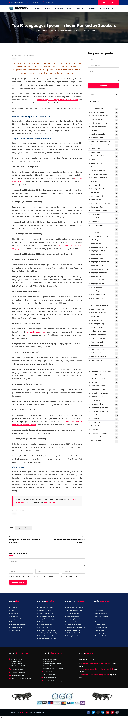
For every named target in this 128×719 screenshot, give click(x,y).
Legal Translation (104, 298)
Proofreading (104, 364)
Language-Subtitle (104, 280)
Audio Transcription (104, 112)
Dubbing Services (45, 610)
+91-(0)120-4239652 (18, 672)
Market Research (104, 320)
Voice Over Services (45, 627)
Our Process (99, 610)
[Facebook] (88, 712)
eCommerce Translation (75, 608)
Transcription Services (46, 616)
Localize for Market (104, 309)
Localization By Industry (104, 306)
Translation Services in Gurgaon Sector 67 (96, 663)
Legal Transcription (104, 295)
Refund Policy (99, 630)
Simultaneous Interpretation (104, 371)
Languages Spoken (46, 30)
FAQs (96, 608)
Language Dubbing (104, 251)
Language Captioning (104, 247)
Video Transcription (104, 422)
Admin (32, 56)
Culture (104, 167)
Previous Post (13, 537)
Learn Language (104, 287)
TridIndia (24, 712)
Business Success (104, 119)
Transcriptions (104, 400)
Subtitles (104, 382)
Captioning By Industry (104, 134)
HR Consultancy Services (47, 638)
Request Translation (17, 619)
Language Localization (104, 265)
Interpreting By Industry (104, 236)
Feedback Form (100, 624)
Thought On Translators (104, 389)
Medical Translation (104, 338)
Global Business (104, 200)
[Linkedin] (102, 712)
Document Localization (104, 174)
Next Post (82, 537)
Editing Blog (104, 192)
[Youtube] (107, 712)
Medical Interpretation (104, 331)
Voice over (104, 430)
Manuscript (104, 316)
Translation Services (46, 608)
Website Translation (104, 441)
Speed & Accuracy (101, 613)
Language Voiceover (104, 276)
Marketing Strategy (104, 324)
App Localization (104, 108)
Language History (104, 258)
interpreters (104, 233)
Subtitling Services (45, 622)
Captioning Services (45, 624)
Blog (96, 619)
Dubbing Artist (104, 185)
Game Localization (104, 196)
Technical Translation (104, 386)
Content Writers (104, 160)
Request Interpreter (17, 622)
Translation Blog (104, 404)
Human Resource (104, 225)
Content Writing (104, 163)
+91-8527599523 (49, 2)
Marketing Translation (104, 327)
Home (35, 30)
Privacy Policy (99, 633)
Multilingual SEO (104, 360)
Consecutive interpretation (104, 145)
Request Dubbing (16, 627)
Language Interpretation (104, 262)
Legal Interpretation (104, 291)
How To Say (104, 222)
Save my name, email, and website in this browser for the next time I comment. (44, 576)
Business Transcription (104, 123)
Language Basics (104, 244)
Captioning (104, 130)
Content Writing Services (47, 630)
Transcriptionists (104, 397)
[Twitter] (93, 712)
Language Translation (104, 273)
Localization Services (46, 613)
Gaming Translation (73, 636)
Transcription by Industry (104, 393)
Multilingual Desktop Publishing (49, 633)
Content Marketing (104, 152)
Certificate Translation (104, 138)
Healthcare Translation (104, 211)
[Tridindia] (18, 8)
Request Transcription (18, 624)
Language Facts (104, 254)
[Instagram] (98, 712)
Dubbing (104, 181)
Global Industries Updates (104, 203)
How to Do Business (104, 218)
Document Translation (104, 178)
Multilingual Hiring (104, 349)
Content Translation (104, 156)
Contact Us (14, 616)
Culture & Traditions (104, 171)
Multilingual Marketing (104, 353)
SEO (104, 368)
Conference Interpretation (104, 141)
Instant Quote (15, 630)
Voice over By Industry (104, 433)
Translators (104, 419)
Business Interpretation (104, 116)
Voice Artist (104, 426)
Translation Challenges (104, 411)
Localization (104, 302)
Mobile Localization (104, 342)
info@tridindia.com (17, 2)
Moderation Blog (104, 346)
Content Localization (104, 149)
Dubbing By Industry (104, 189)
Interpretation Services (47, 619)
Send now (103, 86)
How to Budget (104, 214)
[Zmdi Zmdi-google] (117, 712)
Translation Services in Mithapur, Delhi (95, 675)
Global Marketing (104, 207)
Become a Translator (101, 616)
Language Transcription (104, 269)
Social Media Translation (104, 375)
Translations (104, 415)
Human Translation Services (48, 636)
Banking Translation (73, 630)
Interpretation (104, 229)
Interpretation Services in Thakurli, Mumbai (97, 669)
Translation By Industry (104, 408)
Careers (97, 622)
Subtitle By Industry (104, 379)
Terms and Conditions (102, 636)
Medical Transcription (104, 335)
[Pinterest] (112, 712)
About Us (14, 608)
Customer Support (101, 627)
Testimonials (15, 613)
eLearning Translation (74, 610)
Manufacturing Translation (76, 627)
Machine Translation (104, 313)
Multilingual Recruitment (104, 357)
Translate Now (107, 2)
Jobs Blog (104, 240)
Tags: (11, 528)
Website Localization (104, 437)
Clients (13, 610)
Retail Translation (73, 616)
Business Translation (104, 127)
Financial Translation (74, 624)
